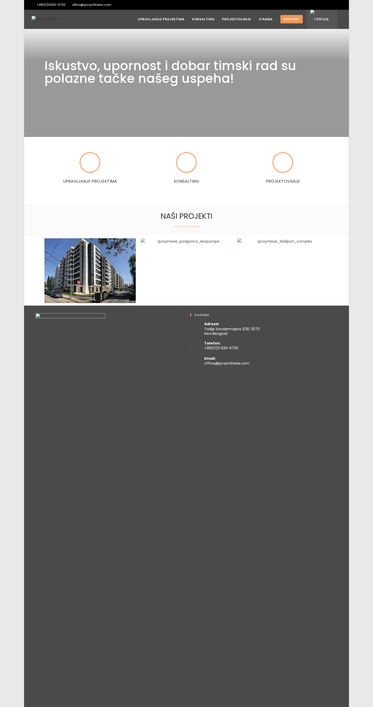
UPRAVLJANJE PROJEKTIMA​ (90, 181)
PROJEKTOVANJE (283, 181)
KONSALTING (186, 181)
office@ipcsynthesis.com (226, 363)
